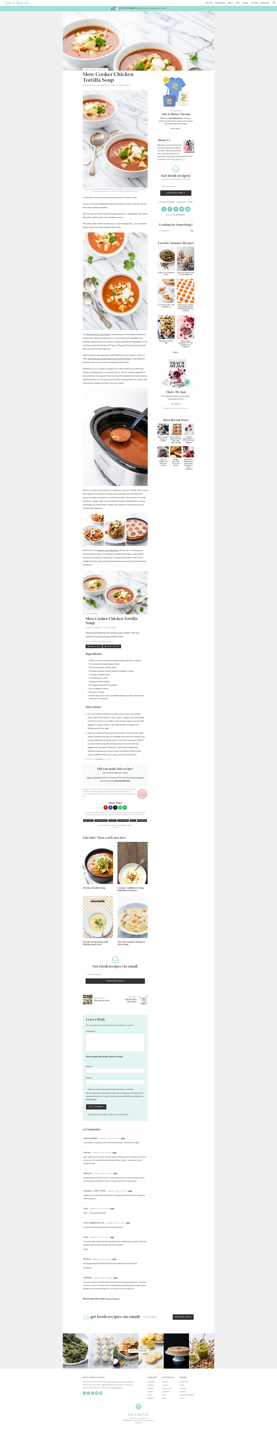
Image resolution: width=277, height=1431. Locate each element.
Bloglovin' (181, 202)
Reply (122, 1138)
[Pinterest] (170, 209)
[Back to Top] (139, 1407)
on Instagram (138, 778)
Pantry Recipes (101, 820)
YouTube (150, 1392)
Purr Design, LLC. (150, 1420)
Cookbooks (220, 3)
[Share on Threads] (115, 807)
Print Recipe (94, 646)
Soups (133, 820)
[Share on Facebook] (110, 807)
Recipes (209, 3)
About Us (165, 1382)
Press (164, 1398)
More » (168, 352)
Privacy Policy (138, 1422)
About (230, 3)
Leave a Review (112, 646)
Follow (254, 3)
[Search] (274, 3)
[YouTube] (187, 209)
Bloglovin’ (150, 1398)
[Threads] (182, 209)
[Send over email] (125, 807)
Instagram (150, 1385)
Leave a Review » (113, 1299)
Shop (238, 3)
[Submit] (191, 230)
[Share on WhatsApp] (120, 807)
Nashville (183, 1388)
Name (89, 1067)
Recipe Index (184, 1382)
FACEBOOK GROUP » (177, 215)
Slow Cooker (123, 820)
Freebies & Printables (187, 1395)
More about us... (178, 159)
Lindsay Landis (125, 85)
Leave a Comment (94, 778)
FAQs (163, 1395)
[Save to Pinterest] (106, 807)
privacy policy (91, 1099)
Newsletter (151, 1382)
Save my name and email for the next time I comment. (115, 1094)
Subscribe (264, 3)
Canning (182, 1392)
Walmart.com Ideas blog (107, 550)
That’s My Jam (167, 1388)
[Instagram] (176, 209)
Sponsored (142, 820)
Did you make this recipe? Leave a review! (104, 1057)
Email (89, 1078)
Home (86, 70)
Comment (91, 1031)
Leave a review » (107, 641)
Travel (245, 3)
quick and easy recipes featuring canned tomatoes (109, 359)
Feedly (190, 202)
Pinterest (150, 1388)
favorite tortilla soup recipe (97, 334)
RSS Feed (172, 202)
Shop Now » (176, 129)
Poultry (112, 820)
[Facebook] (164, 209)
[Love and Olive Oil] (17, 3)
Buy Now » (176, 404)
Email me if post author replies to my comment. (108, 1115)
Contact (164, 1385)
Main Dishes (102, 70)
